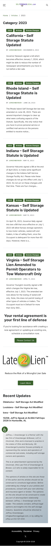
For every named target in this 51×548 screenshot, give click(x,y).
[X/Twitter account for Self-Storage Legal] (25, 536)
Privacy (36, 531)
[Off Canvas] (4, 5)
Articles (19, 30)
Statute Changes (32, 30)
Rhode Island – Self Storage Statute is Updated (22, 93)
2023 (10, 30)
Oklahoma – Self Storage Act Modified (23, 402)
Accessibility (17, 531)
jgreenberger (15, 50)
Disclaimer (27, 531)
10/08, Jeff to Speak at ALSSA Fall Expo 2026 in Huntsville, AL (24, 419)
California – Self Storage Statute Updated (20, 40)
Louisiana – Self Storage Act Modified (22, 407)
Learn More (25, 383)
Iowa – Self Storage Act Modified (20, 412)
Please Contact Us (25, 340)
